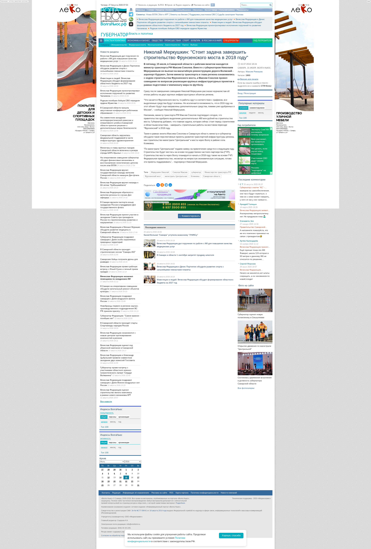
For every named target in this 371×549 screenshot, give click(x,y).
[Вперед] (271, 173)
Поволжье (140, 10)
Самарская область (211, 176)
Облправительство (119, 45)
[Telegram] (166, 185)
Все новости (106, 401)
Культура (195, 40)
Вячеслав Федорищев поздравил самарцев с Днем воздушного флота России (117, 298)
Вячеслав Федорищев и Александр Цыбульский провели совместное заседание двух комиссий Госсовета (117, 357)
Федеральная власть (137, 45)
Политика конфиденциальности (204, 493)
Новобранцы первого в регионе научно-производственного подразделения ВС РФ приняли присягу (119, 308)
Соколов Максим (180, 172)
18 (102, 481)
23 (132, 481)
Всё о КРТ (164, 14)
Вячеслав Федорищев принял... (255, 247)
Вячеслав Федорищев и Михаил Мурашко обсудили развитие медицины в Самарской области (120, 229)
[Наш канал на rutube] (131, 19)
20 (114, 481)
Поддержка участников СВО (202, 14)
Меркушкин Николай (160, 172)
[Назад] (271, 128)
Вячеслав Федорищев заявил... (255, 210)
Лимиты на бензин (179, 14)
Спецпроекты (231, 40)
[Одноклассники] (162, 185)
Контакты (106, 493)
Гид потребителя (262, 40)
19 (109, 481)
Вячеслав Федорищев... (251, 270)
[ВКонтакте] (158, 185)
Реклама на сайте (201, 5)
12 (109, 477)
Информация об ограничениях (136, 493)
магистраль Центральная (176, 176)
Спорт (186, 40)
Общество (157, 40)
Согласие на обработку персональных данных (120, 536)
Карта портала (182, 493)
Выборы (193, 45)
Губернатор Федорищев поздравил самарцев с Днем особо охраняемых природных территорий (118, 239)
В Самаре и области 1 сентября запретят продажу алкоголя (185, 255)
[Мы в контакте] (131, 9)
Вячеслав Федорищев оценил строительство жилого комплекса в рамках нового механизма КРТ (116, 392)
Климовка (195, 176)
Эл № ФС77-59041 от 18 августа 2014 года (149, 511)
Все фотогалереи (246, 388)
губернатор (196, 172)
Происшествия (172, 40)
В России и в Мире (212, 40)
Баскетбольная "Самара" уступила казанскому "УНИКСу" (171, 235)
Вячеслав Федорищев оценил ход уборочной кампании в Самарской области (116, 348)
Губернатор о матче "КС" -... (253, 187)
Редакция (116, 493)
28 (109, 470)
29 (114, 470)
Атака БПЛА (152, 14)
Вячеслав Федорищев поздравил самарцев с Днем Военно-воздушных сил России (120, 382)
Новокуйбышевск (183, 10)
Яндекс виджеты (183, 5)
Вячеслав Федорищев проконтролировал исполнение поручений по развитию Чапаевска (120, 93)
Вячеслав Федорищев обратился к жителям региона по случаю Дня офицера (116, 195)
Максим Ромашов (254, 71)
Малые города (211, 10)
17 (138, 477)
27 (102, 470)
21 (120, 481)
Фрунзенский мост (153, 176)
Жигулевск (198, 10)
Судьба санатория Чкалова (230, 14)
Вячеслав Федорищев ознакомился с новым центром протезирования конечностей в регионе (118, 335)
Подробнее (180, 503)
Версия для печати (249, 79)
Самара (150, 10)
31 (138, 485)
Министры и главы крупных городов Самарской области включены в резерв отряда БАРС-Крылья (119, 150)
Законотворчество (172, 45)
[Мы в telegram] (131, 14)
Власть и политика (141, 33)
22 (126, 481)
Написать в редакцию (147, 5)
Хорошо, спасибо (231, 535)
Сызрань (170, 10)
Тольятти (160, 10)
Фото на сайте (246, 285)
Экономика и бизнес (138, 40)
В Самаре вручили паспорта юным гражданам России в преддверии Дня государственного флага (118, 205)
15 (126, 477)
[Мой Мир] (170, 185)
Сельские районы (227, 10)
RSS (162, 5)
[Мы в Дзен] (131, 24)
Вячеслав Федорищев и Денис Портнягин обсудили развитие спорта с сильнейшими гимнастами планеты (120, 68)
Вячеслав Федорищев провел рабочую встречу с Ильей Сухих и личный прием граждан (119, 269)
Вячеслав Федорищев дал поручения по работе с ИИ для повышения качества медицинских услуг (186, 19)
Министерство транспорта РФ (218, 172)
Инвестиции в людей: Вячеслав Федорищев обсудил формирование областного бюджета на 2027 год (117, 81)
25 (102, 485)
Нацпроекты (242, 10)
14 (120, 477)
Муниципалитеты (155, 45)
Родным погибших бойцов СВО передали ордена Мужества (178, 28)
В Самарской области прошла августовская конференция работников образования (119, 110)
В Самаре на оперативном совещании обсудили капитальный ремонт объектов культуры (119, 289)
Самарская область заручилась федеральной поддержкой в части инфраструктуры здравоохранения (116, 138)
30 (120, 470)
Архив (169, 5)
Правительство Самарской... (253, 227)
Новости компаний (229, 493)
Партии (185, 45)
